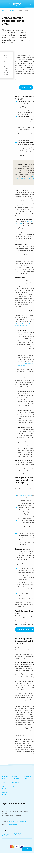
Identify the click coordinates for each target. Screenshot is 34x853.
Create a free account (25, 496)
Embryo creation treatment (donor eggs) (6, 60)
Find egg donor (26, 87)
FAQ (3, 782)
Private (3, 10)
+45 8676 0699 (12, 824)
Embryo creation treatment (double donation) (6, 70)
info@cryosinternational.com (18, 821)
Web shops (15, 782)
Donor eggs (12, 10)
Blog (13, 786)
